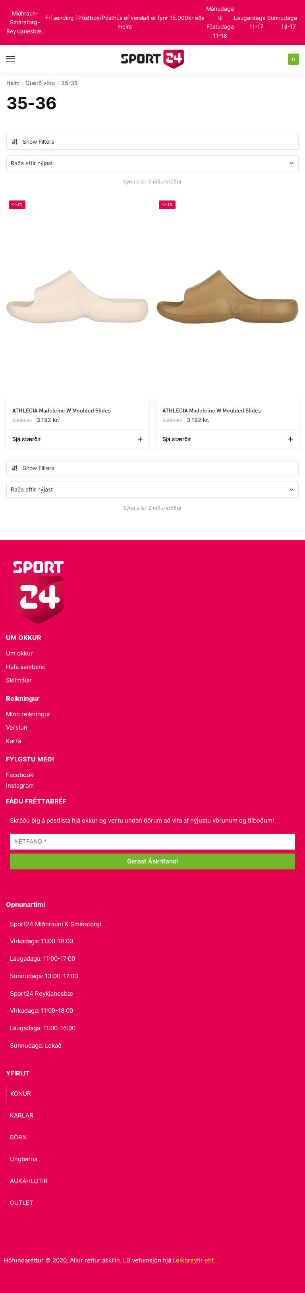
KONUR (20, 1093)
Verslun (16, 727)
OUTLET (21, 1202)
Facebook (19, 774)
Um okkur (19, 653)
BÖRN (18, 1137)
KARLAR (21, 1115)
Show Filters (38, 141)
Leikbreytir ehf (193, 1260)
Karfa (13, 741)
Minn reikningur (28, 714)
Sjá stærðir (26, 438)
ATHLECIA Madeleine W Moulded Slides (61, 410)
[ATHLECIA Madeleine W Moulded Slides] (77, 296)
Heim (12, 82)
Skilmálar (19, 680)
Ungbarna (23, 1159)
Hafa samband (26, 667)
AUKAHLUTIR (29, 1181)
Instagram (20, 785)
